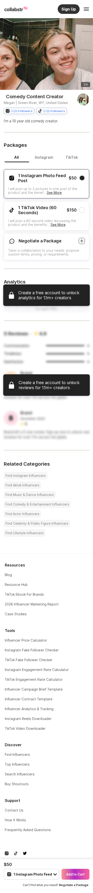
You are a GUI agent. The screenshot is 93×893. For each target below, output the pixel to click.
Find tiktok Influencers (22, 485)
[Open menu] (86, 9)
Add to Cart (75, 874)
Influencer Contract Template (28, 699)
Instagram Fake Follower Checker (32, 650)
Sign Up (69, 9)
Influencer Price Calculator (26, 640)
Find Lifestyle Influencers (24, 533)
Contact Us (14, 810)
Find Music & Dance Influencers (29, 495)
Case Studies (16, 614)
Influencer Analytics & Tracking (29, 709)
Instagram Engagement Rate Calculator (37, 670)
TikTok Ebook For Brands (24, 594)
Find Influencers (17, 754)
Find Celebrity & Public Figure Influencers (36, 523)
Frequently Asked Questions (28, 830)
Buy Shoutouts (17, 784)
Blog (8, 575)
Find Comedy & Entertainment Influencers (37, 504)
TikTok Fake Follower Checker (28, 660)
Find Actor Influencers (22, 514)
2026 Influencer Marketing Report (32, 604)
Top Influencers (17, 764)
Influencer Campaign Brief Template (34, 689)
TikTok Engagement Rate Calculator (33, 679)
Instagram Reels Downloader (28, 719)
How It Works (15, 820)
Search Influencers (20, 774)
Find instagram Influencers (25, 476)
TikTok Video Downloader (25, 728)
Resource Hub (16, 585)
